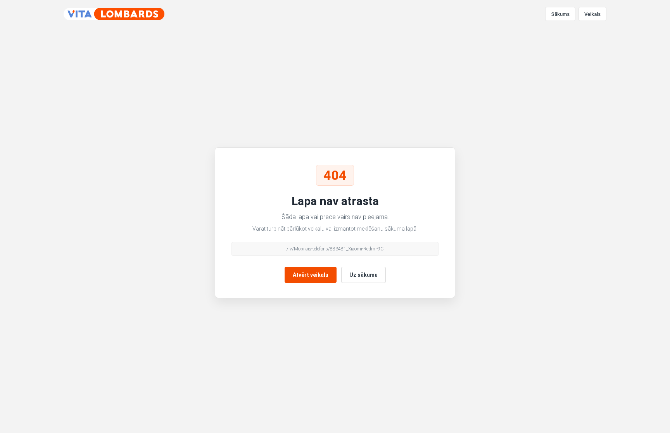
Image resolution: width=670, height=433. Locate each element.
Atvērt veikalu (310, 275)
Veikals (592, 14)
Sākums (560, 14)
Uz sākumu (363, 275)
